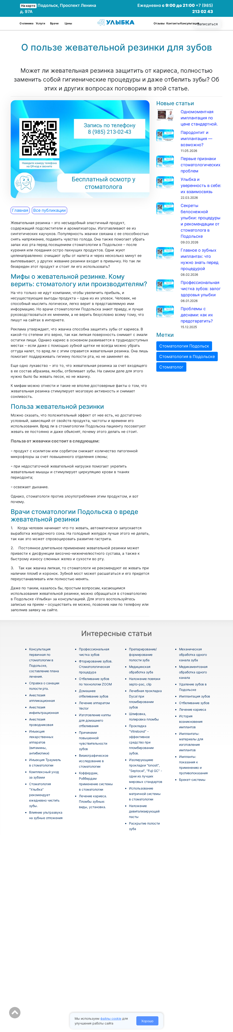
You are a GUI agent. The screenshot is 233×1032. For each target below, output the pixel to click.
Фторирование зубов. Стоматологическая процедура (95, 666)
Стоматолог (171, 367)
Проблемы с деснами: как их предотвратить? (197, 314)
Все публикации (49, 210)
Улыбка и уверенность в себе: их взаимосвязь (201, 185)
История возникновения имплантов (191, 721)
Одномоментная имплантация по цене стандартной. (199, 117)
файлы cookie (110, 1018)
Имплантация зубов (194, 696)
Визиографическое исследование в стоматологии (93, 761)
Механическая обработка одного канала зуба (193, 654)
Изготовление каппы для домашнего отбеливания (95, 720)
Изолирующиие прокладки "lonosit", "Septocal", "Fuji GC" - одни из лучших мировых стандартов (145, 771)
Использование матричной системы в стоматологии (145, 793)
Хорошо (147, 1021)
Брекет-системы (192, 780)
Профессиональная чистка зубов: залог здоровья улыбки (201, 288)
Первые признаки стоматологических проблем (200, 164)
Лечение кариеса (192, 709)
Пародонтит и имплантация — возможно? (196, 138)
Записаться (207, 24)
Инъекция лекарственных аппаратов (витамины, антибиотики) (41, 742)
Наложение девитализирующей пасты (144, 811)
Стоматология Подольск (184, 346)
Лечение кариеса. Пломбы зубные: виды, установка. (93, 801)
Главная (20, 210)
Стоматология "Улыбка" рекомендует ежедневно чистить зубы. (44, 795)
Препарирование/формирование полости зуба (143, 654)
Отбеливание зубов (194, 703)
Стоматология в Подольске (187, 356)
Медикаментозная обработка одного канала (193, 672)
